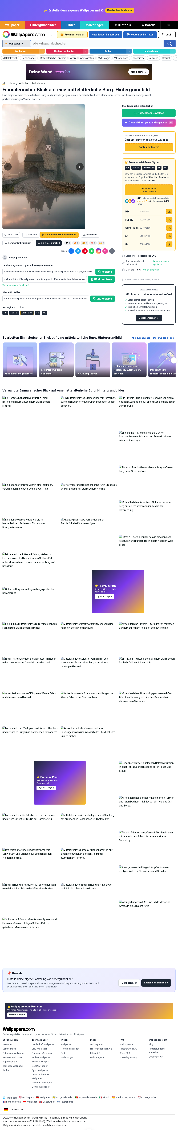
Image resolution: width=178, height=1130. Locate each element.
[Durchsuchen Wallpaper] (42, 51)
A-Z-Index (8, 1044)
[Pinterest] (85, 251)
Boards (150, 25)
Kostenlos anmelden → (156, 982)
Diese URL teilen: (11, 292)
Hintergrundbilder (43, 25)
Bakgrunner (48, 1101)
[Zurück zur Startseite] (23, 34)
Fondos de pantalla (125, 1097)
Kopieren (107, 271)
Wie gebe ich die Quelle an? (15, 285)
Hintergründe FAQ (128, 1048)
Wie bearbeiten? (151, 269)
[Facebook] (71, 251)
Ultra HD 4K (27, 313)
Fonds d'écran (13, 1101)
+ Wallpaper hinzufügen (105, 34)
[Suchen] (170, 43)
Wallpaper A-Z (97, 1044)
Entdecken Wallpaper (13, 1053)
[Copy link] (112, 251)
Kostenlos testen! (149, 147)
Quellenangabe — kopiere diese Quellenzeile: (27, 265)
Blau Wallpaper (39, 1048)
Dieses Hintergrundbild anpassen (150, 122)
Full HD (14, 313)
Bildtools (124, 25)
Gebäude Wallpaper (42, 1082)
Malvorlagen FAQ (128, 1057)
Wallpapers (28, 1097)
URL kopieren (104, 298)
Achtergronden (148, 1097)
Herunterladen (148, 190)
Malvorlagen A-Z (98, 1057)
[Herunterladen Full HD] (169, 220)
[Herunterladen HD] (169, 211)
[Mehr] (169, 25)
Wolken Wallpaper (41, 1057)
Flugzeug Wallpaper (42, 1053)
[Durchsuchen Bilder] (129, 51)
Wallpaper (12, 25)
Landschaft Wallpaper (43, 1044)
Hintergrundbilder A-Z (101, 1048)
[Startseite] (3, 83)
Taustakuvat (66, 1101)
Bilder (70, 25)
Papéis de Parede (88, 1097)
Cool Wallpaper (39, 1066)
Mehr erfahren (129, 983)
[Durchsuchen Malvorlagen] (173, 51)
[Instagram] (98, 251)
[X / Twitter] (78, 251)
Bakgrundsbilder (64, 1097)
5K (38, 313)
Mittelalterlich (39, 83)
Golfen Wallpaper (40, 1086)
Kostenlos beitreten (142, 34)
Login (169, 34)
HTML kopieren (103, 279)
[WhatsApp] (91, 251)
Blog (151, 1044)
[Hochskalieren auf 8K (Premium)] (169, 244)
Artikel (6, 1070)
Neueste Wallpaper (12, 1057)
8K (44, 313)
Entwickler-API (156, 1056)
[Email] (105, 251)
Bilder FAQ (125, 1053)
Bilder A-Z (95, 1053)
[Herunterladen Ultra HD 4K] (169, 228)
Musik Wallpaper (40, 1061)
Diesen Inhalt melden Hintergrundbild (142, 280)
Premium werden (74, 34)
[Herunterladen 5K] (169, 236)
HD (5, 313)
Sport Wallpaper (40, 1070)
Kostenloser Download (151, 113)
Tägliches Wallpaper (13, 1066)
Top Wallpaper (10, 1061)
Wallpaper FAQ (127, 1044)
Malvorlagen (95, 25)
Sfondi (106, 1097)
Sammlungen (9, 1048)
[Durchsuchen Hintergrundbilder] (85, 51)
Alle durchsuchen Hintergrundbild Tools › (154, 338)
